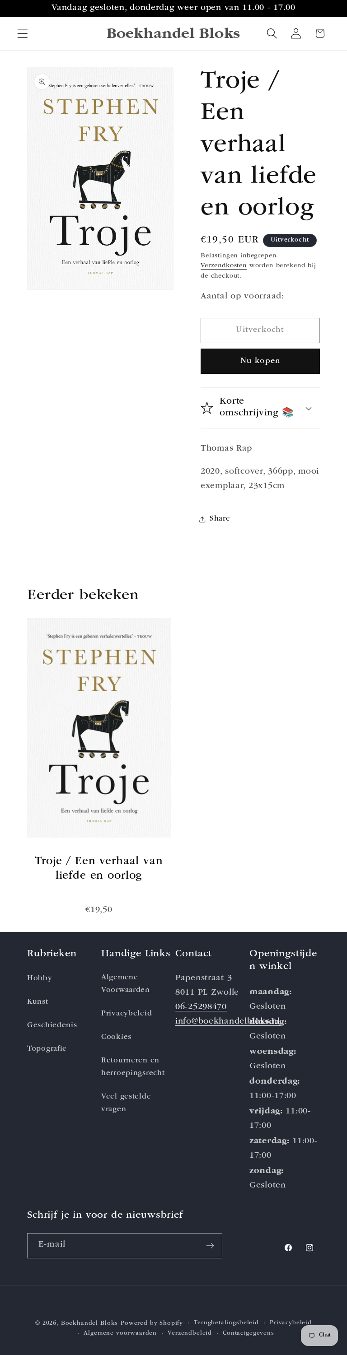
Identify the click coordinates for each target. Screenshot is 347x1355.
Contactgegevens (248, 1333)
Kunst (37, 1002)
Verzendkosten (224, 266)
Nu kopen (260, 361)
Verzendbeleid (190, 1333)
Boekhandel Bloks (89, 1324)
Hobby (39, 978)
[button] (23, 34)
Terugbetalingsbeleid (226, 1323)
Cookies (116, 1037)
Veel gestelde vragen (126, 1103)
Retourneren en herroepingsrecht (133, 1067)
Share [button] (220, 519)
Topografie (47, 1049)
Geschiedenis (52, 1025)
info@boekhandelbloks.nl (227, 1022)
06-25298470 (201, 1007)
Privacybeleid (126, 1014)
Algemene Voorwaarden (125, 984)
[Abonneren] (210, 1245)
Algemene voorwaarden (120, 1333)
